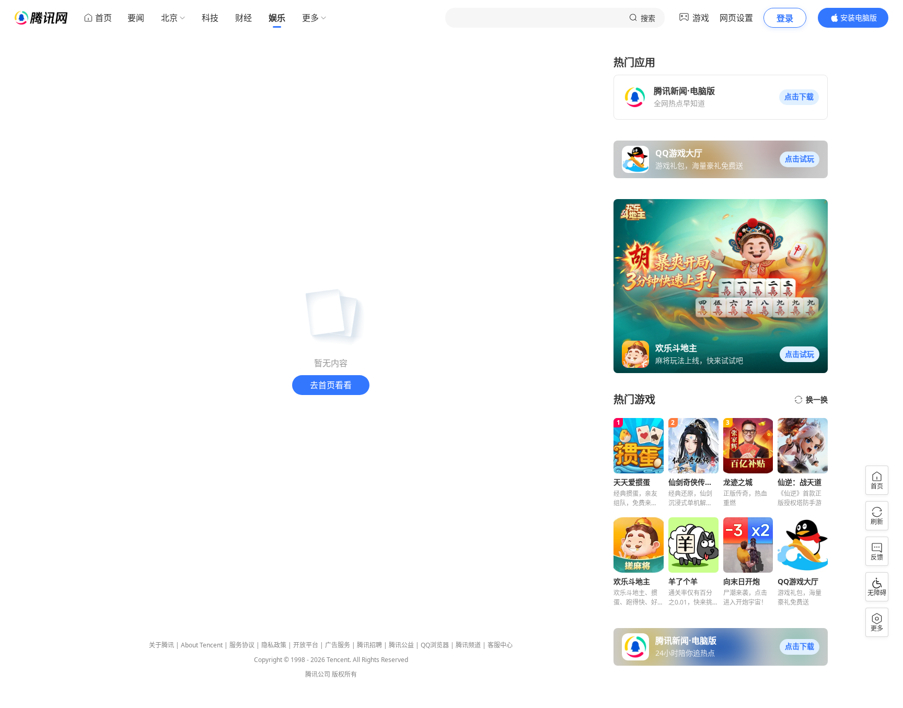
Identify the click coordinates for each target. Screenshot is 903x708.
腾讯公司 (317, 674)
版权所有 (344, 674)
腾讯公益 (401, 645)
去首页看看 (331, 385)
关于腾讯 (161, 645)
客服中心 (500, 645)
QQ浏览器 (435, 645)
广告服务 (337, 645)
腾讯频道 (468, 645)
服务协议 (241, 645)
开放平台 (305, 645)
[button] (799, 97)
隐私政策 (273, 645)
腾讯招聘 (369, 645)
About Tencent (202, 645)
